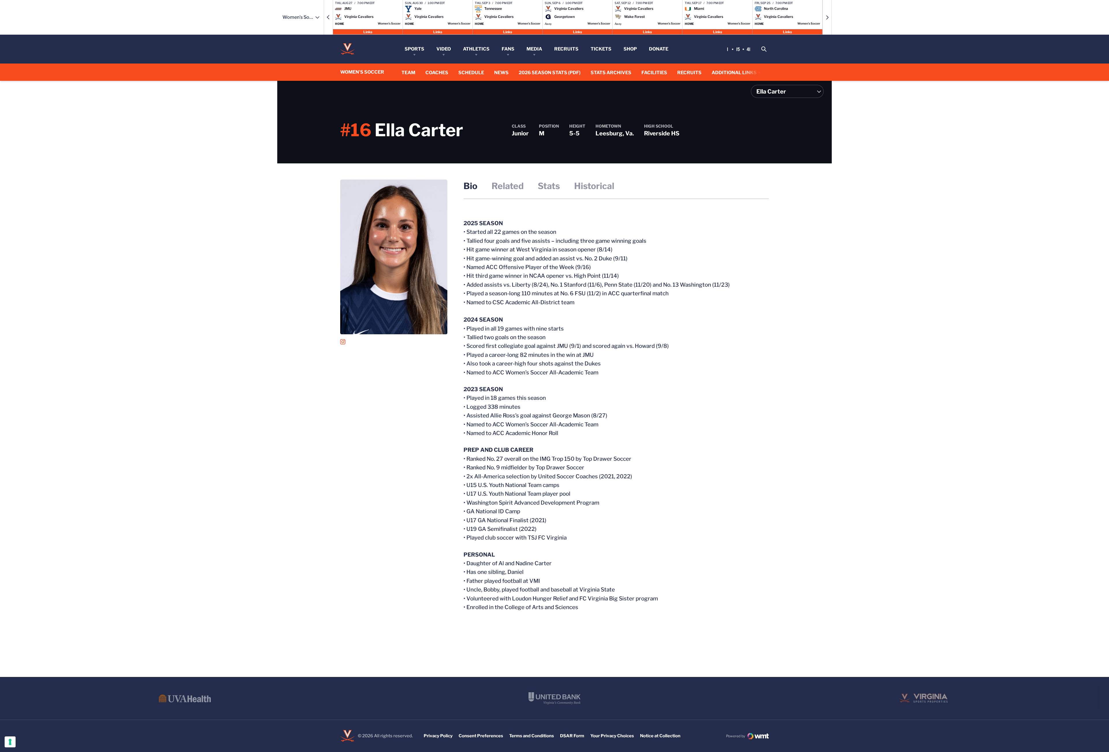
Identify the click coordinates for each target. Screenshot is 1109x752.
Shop (630, 49)
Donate (658, 49)
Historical (594, 186)
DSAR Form (572, 735)
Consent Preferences (481, 735)
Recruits (566, 49)
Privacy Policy (438, 735)
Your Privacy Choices (612, 735)
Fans (508, 49)
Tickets (601, 49)
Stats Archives (611, 72)
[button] (328, 17)
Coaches (436, 72)
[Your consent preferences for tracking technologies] (10, 741)
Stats (549, 186)
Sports (414, 49)
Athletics (476, 49)
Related (508, 186)
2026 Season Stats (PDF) (549, 72)
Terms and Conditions (531, 735)
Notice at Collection (660, 735)
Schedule (471, 72)
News (501, 72)
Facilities (654, 72)
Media (534, 49)
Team (408, 72)
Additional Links (734, 72)
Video (443, 49)
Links (367, 31)
